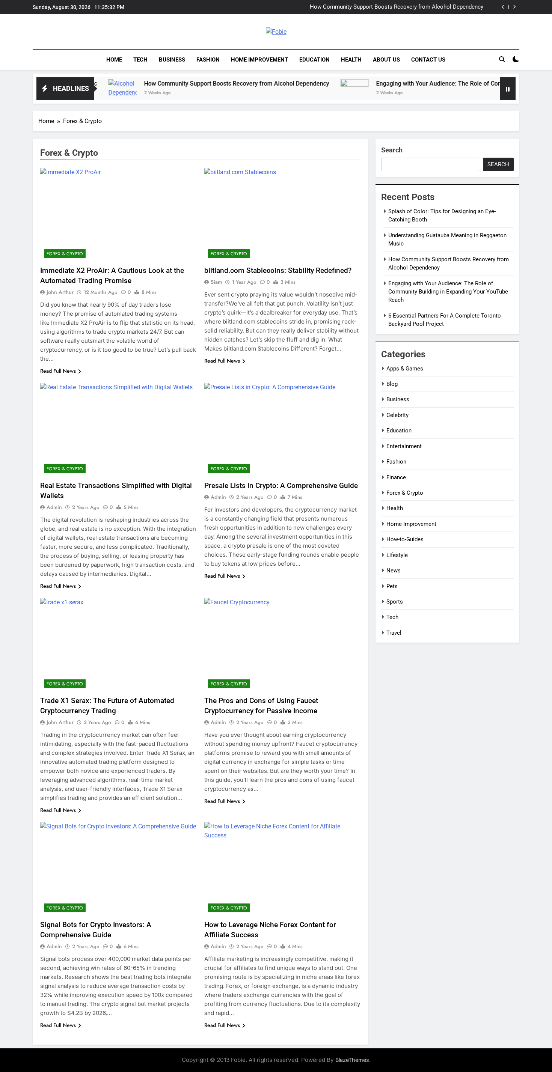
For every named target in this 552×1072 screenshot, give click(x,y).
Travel (393, 632)
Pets (392, 586)
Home (114, 59)
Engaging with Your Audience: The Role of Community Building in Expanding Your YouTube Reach (448, 292)
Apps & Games (404, 368)
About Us (386, 59)
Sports (394, 601)
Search (392, 150)
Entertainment (404, 446)
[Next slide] (514, 7)
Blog (392, 384)
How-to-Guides (405, 539)
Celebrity (397, 415)
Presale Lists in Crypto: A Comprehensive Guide (281, 485)
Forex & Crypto (65, 253)
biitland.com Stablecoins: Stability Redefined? (277, 270)
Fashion (208, 59)
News (393, 570)
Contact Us (428, 59)
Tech (140, 59)
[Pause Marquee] (508, 88)
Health (351, 59)
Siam (216, 282)
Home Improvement (259, 59)
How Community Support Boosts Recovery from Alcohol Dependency (396, 7)
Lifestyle (397, 555)
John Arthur (60, 292)
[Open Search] (502, 59)
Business (172, 59)
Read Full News (58, 371)
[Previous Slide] (503, 7)
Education (314, 59)
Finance (396, 477)
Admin (54, 507)
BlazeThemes (352, 1060)
